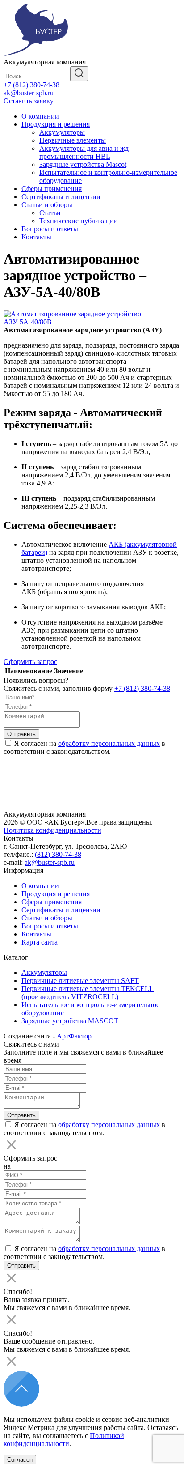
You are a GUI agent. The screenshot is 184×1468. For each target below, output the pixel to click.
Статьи (50, 213)
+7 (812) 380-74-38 (31, 85)
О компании (40, 116)
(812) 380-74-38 (58, 854)
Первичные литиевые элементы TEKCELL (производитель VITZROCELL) (87, 992)
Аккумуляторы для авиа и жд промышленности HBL (84, 152)
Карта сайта (39, 942)
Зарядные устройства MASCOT (69, 1021)
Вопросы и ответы (49, 229)
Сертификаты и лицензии (60, 196)
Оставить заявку (29, 101)
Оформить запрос (30, 661)
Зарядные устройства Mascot (82, 164)
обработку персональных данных (109, 743)
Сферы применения (51, 188)
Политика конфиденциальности (52, 830)
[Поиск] (79, 73)
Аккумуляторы (62, 132)
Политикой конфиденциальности (64, 1439)
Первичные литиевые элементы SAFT (80, 980)
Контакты (36, 237)
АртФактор (74, 1036)
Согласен (20, 1459)
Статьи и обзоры (46, 204)
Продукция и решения (55, 124)
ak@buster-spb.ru (29, 93)
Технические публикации (78, 221)
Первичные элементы (72, 140)
